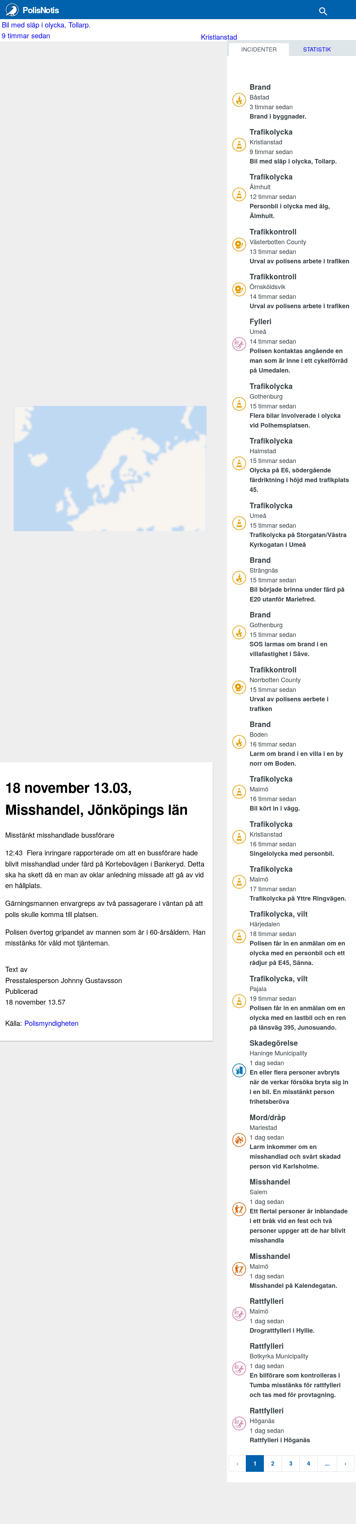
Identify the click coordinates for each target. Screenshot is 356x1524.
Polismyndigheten (51, 1023)
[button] (300, 101)
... (327, 1463)
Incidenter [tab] (259, 49)
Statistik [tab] (317, 49)
